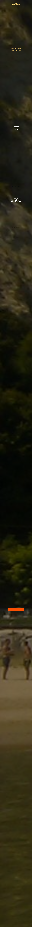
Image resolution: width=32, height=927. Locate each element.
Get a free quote (16, 610)
